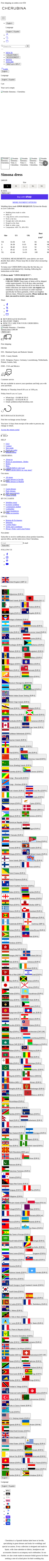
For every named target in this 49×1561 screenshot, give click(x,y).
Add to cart (6, 193)
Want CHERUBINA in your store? (19, 470)
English (9, 23)
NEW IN (9, 53)
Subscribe (5, 545)
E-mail (25, 543)
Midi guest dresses (13, 493)
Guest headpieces (12, 511)
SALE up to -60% (13, 64)
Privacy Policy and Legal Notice (18, 529)
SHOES (9, 60)
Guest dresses (11, 489)
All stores (9, 477)
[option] (12, 592)
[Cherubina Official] (2, 49)
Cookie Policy (11, 525)
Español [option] (16, 32)
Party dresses (10, 491)
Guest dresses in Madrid (15, 482)
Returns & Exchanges (14, 520)
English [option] (9, 32)
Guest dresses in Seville (14, 479)
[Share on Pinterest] (7, 312)
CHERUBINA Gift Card (15, 468)
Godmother (10, 509)
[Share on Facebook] (7, 305)
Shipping (9, 522)
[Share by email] (7, 315)
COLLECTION (11, 55)
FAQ (8, 444)
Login (5, 69)
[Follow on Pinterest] (7, 561)
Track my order (11, 450)
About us (9, 460)
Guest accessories (12, 513)
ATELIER (10, 62)
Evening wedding (12, 505)
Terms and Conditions (14, 527)
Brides (8, 464)
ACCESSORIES (12, 57)
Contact (9, 446)
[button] (5, 163)
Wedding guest (11, 503)
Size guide (10, 448)
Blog (7, 466)
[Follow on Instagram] (7, 558)
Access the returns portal (10, 430)
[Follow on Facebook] (7, 555)
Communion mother (13, 507)
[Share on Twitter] (7, 308)
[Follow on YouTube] (7, 565)
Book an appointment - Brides (17, 462)
